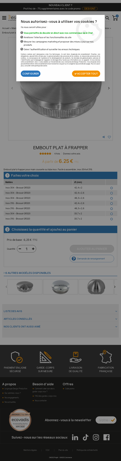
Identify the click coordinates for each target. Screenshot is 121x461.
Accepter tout (87, 73)
